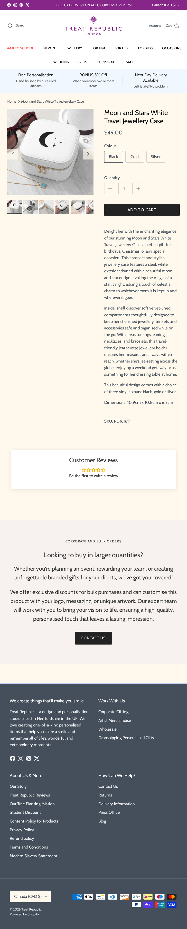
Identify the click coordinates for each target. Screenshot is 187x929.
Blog (102, 821)
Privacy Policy (22, 829)
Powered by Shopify (24, 914)
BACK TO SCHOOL (20, 48)
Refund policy (22, 838)
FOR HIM (98, 48)
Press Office (109, 812)
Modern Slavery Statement (33, 855)
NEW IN (49, 48)
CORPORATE (106, 62)
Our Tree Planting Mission (32, 803)
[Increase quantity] (138, 188)
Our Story (18, 786)
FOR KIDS (145, 48)
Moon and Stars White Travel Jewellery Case (52, 101)
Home (11, 101)
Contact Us (108, 786)
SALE (130, 62)
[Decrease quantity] (110, 188)
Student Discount (25, 812)
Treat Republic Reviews (30, 795)
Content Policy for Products (34, 821)
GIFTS (82, 62)
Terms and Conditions (29, 847)
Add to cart (142, 209)
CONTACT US (93, 638)
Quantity (112, 177)
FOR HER (122, 48)
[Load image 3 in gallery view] (50, 152)
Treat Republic (31, 909)
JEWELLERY (73, 48)
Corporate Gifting (113, 711)
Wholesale (107, 729)
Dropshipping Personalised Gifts (126, 737)
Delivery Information (116, 803)
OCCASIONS (171, 48)
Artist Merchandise (114, 720)
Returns (105, 795)
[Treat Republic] (93, 25)
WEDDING (61, 62)
